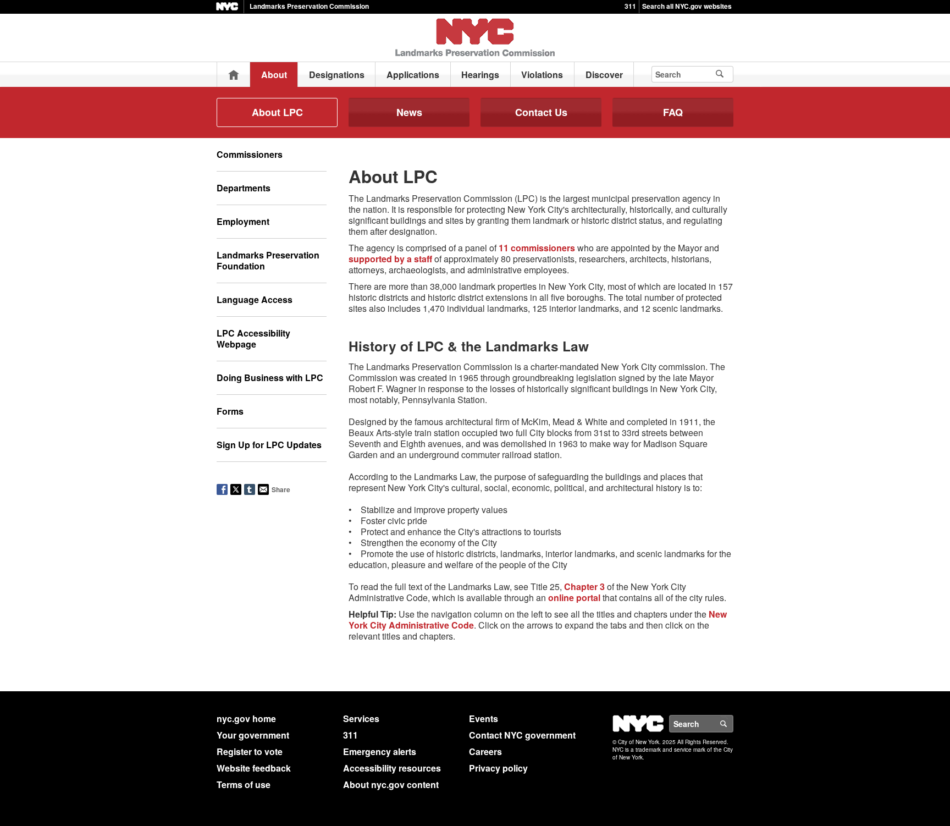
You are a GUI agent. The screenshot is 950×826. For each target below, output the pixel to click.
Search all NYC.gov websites (687, 6)
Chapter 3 (584, 586)
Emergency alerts (379, 751)
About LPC (277, 112)
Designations (336, 74)
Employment (243, 221)
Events (483, 718)
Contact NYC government (522, 735)
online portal (574, 597)
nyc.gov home (246, 718)
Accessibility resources (392, 768)
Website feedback (254, 768)
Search (732, 723)
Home (233, 74)
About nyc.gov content (391, 784)
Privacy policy (498, 768)
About (274, 74)
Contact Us (541, 112)
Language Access (254, 299)
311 (630, 6)
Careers (485, 751)
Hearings (480, 74)
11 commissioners (537, 247)
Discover (604, 74)
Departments (243, 187)
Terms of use (243, 784)
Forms (230, 411)
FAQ (673, 112)
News (409, 112)
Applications (412, 74)
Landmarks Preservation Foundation (268, 260)
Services (361, 718)
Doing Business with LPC (270, 377)
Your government (253, 735)
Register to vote (250, 751)
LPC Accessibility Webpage (253, 338)
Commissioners (250, 154)
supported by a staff (390, 258)
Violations (542, 74)
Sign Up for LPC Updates (269, 444)
